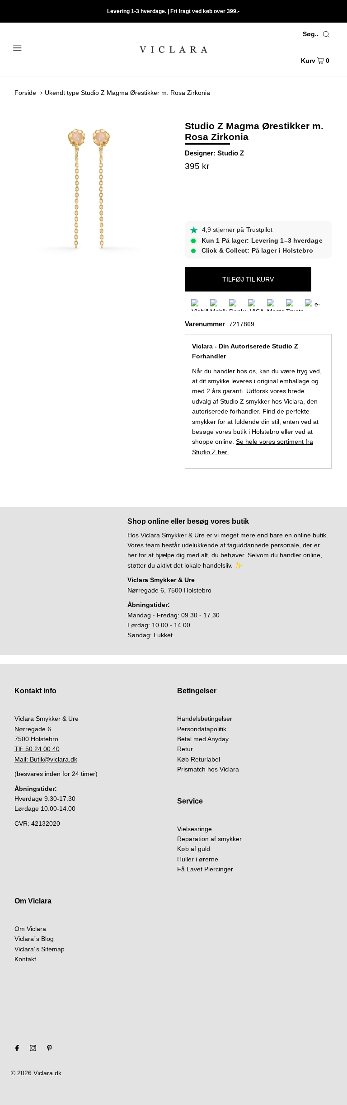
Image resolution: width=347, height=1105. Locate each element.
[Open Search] (326, 34)
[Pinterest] (49, 1049)
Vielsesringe (194, 828)
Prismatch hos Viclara (208, 769)
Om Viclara (30, 928)
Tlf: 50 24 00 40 (37, 748)
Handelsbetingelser (204, 718)
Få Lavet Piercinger (205, 869)
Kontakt (25, 959)
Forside (25, 92)
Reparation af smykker (209, 838)
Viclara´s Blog (34, 938)
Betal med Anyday (203, 739)
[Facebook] (17, 1049)
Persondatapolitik (201, 729)
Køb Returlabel (198, 759)
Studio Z (230, 153)
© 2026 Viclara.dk (36, 1073)
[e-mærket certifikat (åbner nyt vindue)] (313, 305)
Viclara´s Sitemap (39, 949)
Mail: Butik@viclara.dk (45, 759)
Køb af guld (193, 848)
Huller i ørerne (197, 859)
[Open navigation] (34, 47)
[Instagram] (33, 1049)
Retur (185, 748)
